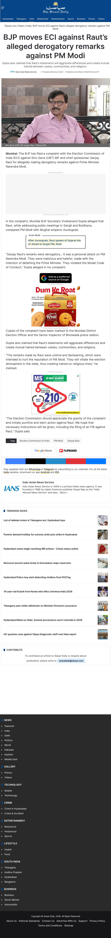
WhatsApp (35, 469)
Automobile (10, 904)
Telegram (49, 469)
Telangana (21, 19)
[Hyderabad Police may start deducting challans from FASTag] (103, 577)
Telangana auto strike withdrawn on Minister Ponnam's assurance (40, 605)
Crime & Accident (14, 813)
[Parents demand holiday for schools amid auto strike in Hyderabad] (103, 535)
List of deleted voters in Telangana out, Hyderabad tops (34, 520)
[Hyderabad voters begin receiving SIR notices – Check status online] (103, 549)
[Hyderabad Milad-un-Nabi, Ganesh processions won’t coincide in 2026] (103, 620)
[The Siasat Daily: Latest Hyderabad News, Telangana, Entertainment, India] (55, 8)
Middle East (42, 19)
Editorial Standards (29, 920)
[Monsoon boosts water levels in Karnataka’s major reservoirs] (103, 563)
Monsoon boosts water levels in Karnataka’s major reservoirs (37, 563)
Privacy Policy (97, 920)
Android (45, 472)
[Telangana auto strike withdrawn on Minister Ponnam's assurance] (103, 606)
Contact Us (48, 920)
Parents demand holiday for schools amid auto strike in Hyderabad (40, 534)
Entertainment (57, 19)
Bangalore (9, 881)
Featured (9, 726)
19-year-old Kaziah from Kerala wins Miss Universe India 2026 (38, 591)
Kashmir (8, 754)
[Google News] (43, 451)
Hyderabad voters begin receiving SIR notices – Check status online (41, 548)
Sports (71, 19)
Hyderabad (7, 19)
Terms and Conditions (50, 925)
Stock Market (11, 899)
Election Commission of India (34, 440)
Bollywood (10, 826)
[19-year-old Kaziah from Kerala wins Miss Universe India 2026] (103, 592)
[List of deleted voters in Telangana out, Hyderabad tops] (103, 520)
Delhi (7, 735)
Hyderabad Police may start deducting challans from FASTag (37, 577)
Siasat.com (10, 25)
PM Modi (58, 440)
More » (64, 492)
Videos (101, 19)
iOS (57, 472)
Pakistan (9, 749)
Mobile (8, 790)
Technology (10, 795)
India (31, 19)
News (21, 25)
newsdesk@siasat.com (71, 660)
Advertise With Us (66, 920)
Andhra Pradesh (13, 872)
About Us (11, 920)
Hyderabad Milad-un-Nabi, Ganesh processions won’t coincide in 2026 (43, 620)
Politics (8, 740)
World (7, 745)
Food (7, 854)
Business (81, 19)
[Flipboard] (68, 450)
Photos (91, 19)
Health (8, 849)
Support (82, 920)
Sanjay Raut (73, 440)
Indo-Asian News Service (26, 72)
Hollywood (10, 831)
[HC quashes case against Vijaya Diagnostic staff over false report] (103, 634)
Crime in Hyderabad (15, 808)
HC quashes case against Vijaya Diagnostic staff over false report (40, 634)
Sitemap (68, 925)
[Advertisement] (55, 193)
